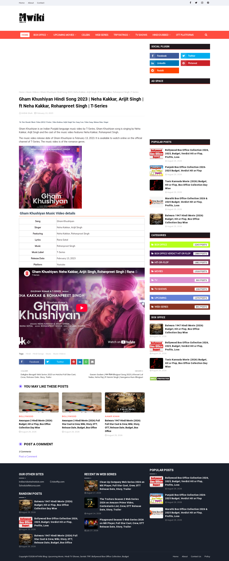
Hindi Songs (38, 353)
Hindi (28, 353)
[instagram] (202, 3)
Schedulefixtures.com (29, 485)
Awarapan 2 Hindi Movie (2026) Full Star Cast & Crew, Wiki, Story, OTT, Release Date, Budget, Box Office (81, 424)
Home (22, 3)
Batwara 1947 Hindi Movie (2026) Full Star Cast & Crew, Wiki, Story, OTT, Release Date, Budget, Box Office (122, 425)
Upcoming (177, 297)
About (31, 3)
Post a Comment (28, 456)
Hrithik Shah (27, 113)
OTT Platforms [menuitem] (185, 34)
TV (177, 280)
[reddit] (164, 70)
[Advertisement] (82, 67)
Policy (207, 556)
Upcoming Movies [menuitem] (63, 34)
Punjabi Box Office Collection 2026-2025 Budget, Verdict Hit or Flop (185, 169)
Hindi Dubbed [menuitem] (160, 34)
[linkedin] (164, 63)
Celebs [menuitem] (86, 34)
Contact (40, 3)
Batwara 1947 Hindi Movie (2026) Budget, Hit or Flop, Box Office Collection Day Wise (184, 219)
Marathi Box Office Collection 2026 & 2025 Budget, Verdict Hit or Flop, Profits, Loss (186, 202)
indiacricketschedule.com (31, 481)
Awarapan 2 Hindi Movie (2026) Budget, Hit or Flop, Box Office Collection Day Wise (35, 424)
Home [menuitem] (25, 34)
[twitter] (196, 3)
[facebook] (190, 3)
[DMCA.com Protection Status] (160, 379)
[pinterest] (208, 3)
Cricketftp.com (57, 481)
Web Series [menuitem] (101, 34)
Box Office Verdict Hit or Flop (177, 253)
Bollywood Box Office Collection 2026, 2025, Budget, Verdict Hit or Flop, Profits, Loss (187, 153)
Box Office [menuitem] (40, 34)
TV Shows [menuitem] (141, 34)
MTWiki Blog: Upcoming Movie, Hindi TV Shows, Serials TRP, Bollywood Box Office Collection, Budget (82, 556)
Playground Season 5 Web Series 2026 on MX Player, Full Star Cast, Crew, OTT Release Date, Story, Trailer (122, 523)
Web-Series (177, 306)
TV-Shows (177, 289)
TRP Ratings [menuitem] (121, 34)
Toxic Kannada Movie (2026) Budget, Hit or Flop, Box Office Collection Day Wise (186, 185)
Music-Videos (32, 92)
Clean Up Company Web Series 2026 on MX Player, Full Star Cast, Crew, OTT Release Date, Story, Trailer (122, 485)
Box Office (177, 244)
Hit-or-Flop (177, 262)
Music (48, 353)
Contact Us (196, 556)
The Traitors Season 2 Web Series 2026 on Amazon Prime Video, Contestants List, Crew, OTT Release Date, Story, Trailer (120, 504)
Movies (177, 271)
